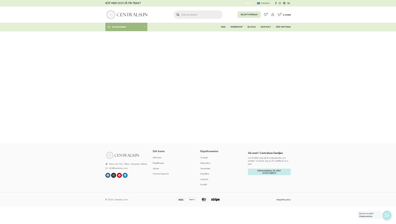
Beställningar (158, 163)
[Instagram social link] (280, 3)
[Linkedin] (125, 175)
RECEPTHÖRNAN (249, 14)
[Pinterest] (119, 175)
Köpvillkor (204, 173)
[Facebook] (107, 175)
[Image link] (122, 155)
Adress (156, 168)
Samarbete (205, 168)
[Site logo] (126, 14)
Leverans (204, 179)
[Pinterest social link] (284, 3)
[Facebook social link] (276, 3)
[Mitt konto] (273, 15)
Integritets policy (283, 199)
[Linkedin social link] (288, 3)
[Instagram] (113, 175)
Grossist (204, 157)
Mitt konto (157, 157)
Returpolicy (205, 163)
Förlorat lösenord (161, 173)
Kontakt (203, 184)
